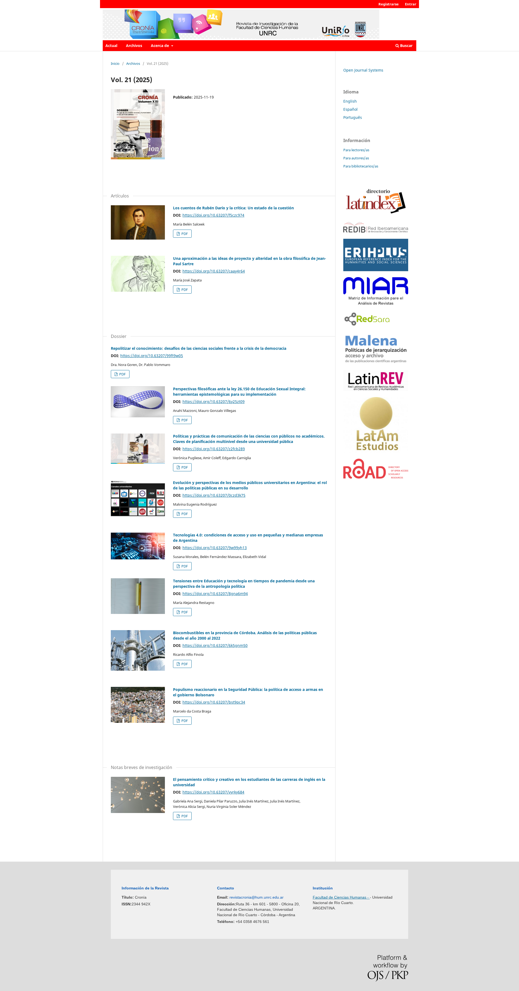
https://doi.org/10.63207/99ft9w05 (151, 355)
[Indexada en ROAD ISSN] (375, 477)
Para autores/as (356, 158)
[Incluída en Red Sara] (366, 326)
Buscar (405, 45)
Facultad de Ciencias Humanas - (341, 897)
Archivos (134, 45)
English (350, 101)
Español (350, 109)
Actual (111, 45)
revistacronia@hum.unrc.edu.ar (256, 897)
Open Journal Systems (363, 70)
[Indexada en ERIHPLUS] (375, 269)
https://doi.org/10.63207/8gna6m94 (215, 593)
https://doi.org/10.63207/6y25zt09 (213, 401)
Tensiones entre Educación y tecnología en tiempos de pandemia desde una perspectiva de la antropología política (244, 583)
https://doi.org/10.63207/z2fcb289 (213, 448)
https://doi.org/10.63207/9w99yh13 (214, 547)
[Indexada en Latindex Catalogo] (375, 214)
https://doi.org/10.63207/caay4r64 (213, 271)
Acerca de (160, 45)
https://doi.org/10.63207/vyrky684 (213, 792)
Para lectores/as (356, 149)
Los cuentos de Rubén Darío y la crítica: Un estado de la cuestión (233, 207)
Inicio (115, 63)
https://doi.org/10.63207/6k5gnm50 (215, 645)
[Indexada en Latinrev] (375, 389)
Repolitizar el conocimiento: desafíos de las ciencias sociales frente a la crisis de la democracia (198, 348)
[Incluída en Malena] (375, 362)
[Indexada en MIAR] (375, 303)
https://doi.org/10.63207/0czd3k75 (213, 495)
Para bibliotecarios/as (360, 166)
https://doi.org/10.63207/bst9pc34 (213, 702)
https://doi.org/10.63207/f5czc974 (213, 215)
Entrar (410, 4)
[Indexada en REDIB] (375, 231)
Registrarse (388, 4)
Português (352, 117)
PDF (184, 233)
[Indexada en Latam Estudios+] (375, 451)
